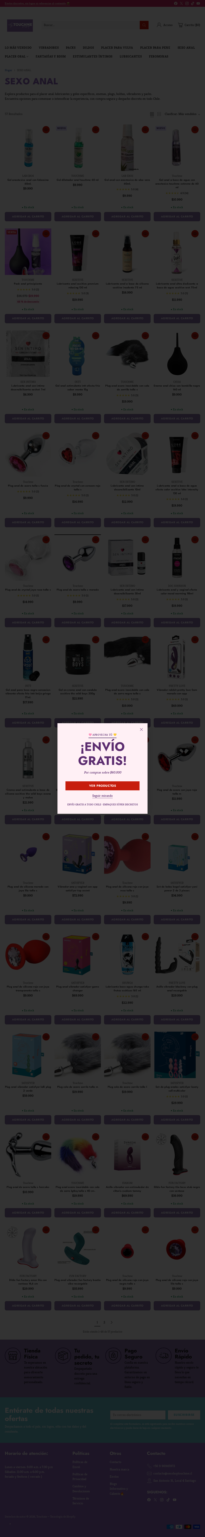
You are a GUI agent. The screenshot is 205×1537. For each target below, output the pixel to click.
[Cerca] (141, 729)
